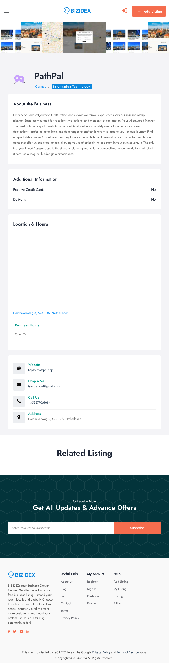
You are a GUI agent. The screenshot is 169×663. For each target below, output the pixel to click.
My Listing (120, 589)
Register (92, 581)
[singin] (124, 11)
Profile (91, 603)
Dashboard (94, 596)
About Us (67, 581)
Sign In (91, 589)
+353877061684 (39, 402)
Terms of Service (128, 652)
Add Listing (153, 11)
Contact (66, 603)
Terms (64, 610)
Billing (118, 603)
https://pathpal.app (40, 370)
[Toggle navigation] (6, 10)
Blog (64, 589)
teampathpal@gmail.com (44, 386)
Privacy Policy (70, 618)
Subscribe (137, 527)
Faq (63, 596)
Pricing (118, 596)
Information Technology (71, 86)
